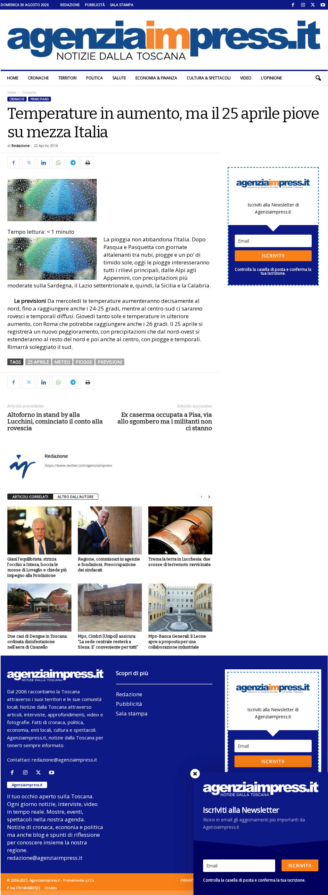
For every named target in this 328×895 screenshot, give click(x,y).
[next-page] (209, 497)
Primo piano (39, 99)
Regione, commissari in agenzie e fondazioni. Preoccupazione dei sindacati (109, 564)
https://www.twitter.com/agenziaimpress (78, 465)
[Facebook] (293, 5)
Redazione (70, 4)
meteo (62, 362)
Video (245, 78)
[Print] (87, 162)
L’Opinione (271, 78)
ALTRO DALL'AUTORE (76, 496)
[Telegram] (72, 162)
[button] (318, 78)
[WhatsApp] (58, 162)
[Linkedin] (43, 162)
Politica (94, 78)
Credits (51, 887)
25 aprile (38, 362)
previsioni (110, 362)
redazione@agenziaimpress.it (64, 759)
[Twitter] (313, 5)
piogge (84, 362)
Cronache (38, 78)
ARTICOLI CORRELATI (30, 496)
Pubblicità (95, 4)
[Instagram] (303, 5)
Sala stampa (121, 4)
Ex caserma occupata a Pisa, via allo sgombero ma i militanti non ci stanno (165, 421)
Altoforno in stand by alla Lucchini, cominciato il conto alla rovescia (55, 421)
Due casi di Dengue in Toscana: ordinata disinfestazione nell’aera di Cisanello (37, 641)
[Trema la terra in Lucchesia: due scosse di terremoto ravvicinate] (180, 530)
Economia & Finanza (156, 78)
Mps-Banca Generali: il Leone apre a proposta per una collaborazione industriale (177, 641)
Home (12, 78)
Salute (119, 78)
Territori (67, 78)
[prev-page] (201, 497)
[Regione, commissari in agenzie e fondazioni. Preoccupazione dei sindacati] (110, 530)
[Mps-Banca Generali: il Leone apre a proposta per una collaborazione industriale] (180, 608)
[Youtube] (323, 5)
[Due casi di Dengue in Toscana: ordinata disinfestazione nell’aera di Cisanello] (39, 608)
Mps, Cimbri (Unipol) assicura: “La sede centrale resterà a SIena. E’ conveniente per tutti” (108, 641)
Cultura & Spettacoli (209, 78)
